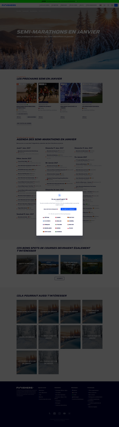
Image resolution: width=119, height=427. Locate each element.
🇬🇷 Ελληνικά (46, 221)
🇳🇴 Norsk (57, 228)
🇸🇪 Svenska (58, 232)
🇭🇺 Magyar (70, 224)
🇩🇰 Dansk (58, 217)
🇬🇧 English (58, 221)
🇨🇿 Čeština (46, 217)
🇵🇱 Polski (70, 228)
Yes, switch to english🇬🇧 (68, 209)
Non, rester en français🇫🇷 (51, 209)
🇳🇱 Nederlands (47, 228)
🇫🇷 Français (46, 224)
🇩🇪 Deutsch (70, 217)
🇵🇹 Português (47, 232)
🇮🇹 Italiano (58, 224)
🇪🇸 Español (70, 221)
